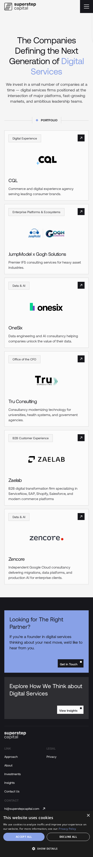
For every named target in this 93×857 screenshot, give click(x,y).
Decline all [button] (68, 837)
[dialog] (46, 834)
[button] (86, 6)
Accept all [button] (24, 837)
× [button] (88, 815)
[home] (20, 6)
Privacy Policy (67, 829)
